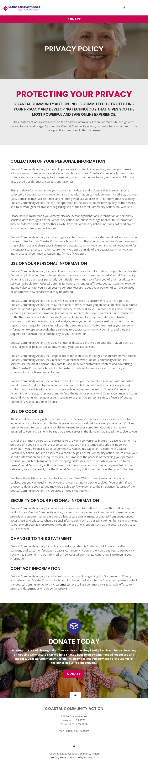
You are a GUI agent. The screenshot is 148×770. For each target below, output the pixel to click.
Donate (74, 19)
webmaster (63, 584)
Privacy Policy (58, 757)
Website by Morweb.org (84, 757)
